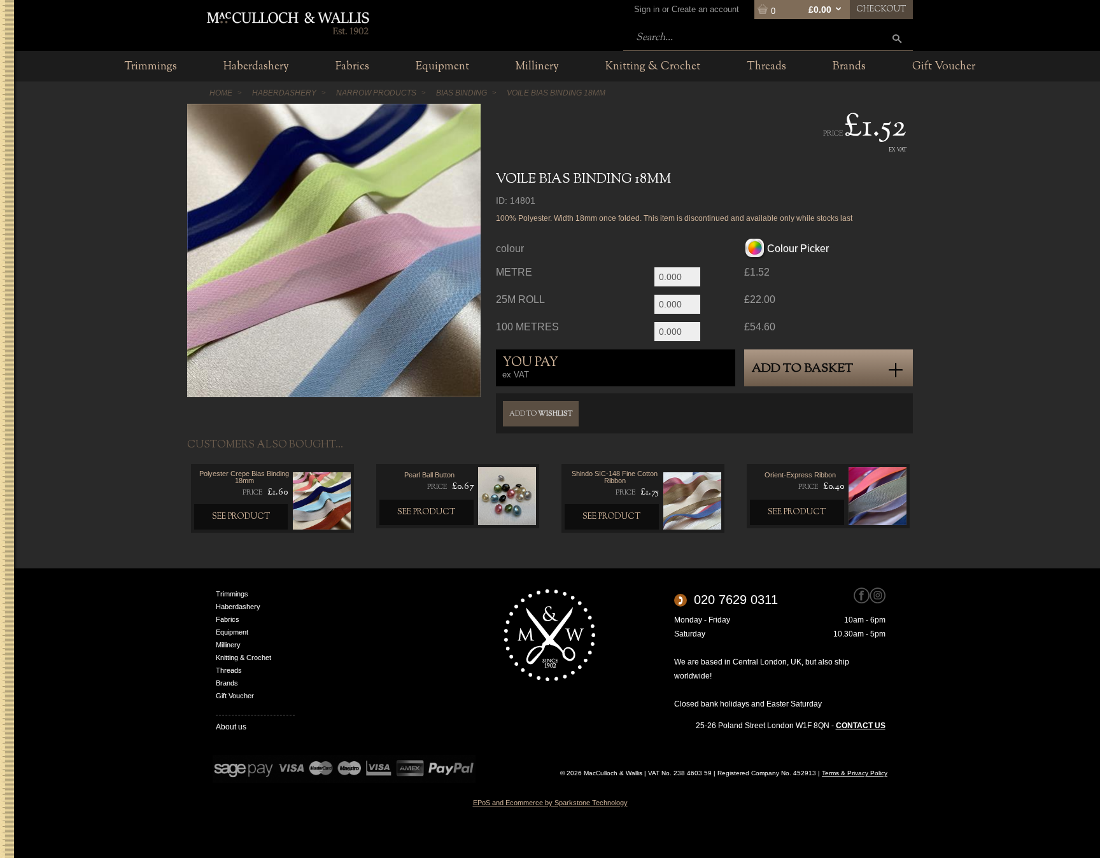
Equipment (232, 632)
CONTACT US (860, 725)
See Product (241, 517)
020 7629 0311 (736, 600)
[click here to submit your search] (897, 38)
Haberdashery (238, 606)
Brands (227, 683)
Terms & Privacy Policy (854, 773)
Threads (229, 670)
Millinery (228, 645)
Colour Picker (798, 248)
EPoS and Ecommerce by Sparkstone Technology (550, 802)
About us (231, 726)
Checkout (881, 9)
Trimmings (232, 594)
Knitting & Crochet (243, 657)
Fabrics (227, 619)
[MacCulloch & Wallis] (287, 22)
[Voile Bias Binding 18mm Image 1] (334, 250)
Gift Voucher (235, 696)
